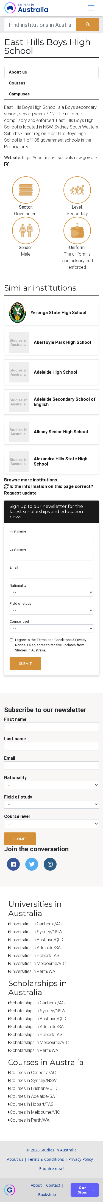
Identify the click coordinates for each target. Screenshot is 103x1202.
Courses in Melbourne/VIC (35, 1112)
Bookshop (47, 1194)
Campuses (19, 93)
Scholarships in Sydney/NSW (37, 1010)
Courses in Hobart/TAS (32, 1104)
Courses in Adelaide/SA (32, 1096)
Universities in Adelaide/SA (35, 947)
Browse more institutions (30, 479)
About (36, 1185)
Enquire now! (51, 1168)
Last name (18, 549)
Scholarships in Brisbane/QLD (38, 1018)
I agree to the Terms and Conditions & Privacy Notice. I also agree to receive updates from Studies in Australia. (50, 645)
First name (18, 531)
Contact (53, 1185)
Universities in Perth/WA (32, 971)
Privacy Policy (80, 1159)
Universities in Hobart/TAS (34, 955)
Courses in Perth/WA (29, 1120)
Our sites (82, 1190)
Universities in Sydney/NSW (36, 931)
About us (18, 72)
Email (14, 567)
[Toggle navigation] (91, 8)
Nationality (18, 585)
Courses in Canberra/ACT (34, 1072)
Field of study (20, 603)
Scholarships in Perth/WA (34, 1050)
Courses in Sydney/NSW (33, 1080)
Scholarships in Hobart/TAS (36, 1034)
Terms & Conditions (46, 1159)
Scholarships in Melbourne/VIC (39, 1042)
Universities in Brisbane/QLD (36, 939)
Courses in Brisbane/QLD (33, 1088)
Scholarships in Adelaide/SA (37, 1026)
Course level (19, 621)
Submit (25, 663)
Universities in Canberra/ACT (37, 923)
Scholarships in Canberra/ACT (38, 1002)
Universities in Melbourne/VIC (38, 963)
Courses (17, 83)
